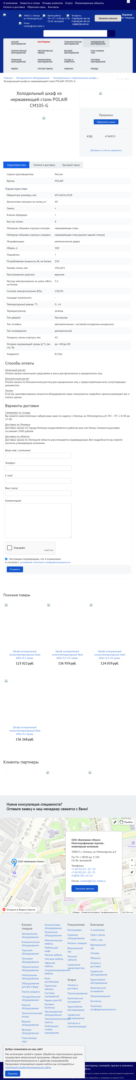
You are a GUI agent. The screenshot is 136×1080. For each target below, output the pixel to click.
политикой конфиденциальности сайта (28, 1067)
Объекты (95, 958)
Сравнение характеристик (76, 966)
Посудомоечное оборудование (31, 998)
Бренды (94, 68)
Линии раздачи (31, 991)
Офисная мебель (50, 964)
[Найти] (111, 33)
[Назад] (113, 78)
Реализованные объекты (89, 3)
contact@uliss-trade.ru (34, 26)
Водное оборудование (30, 1023)
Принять (13, 1073)
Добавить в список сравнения (106, 150)
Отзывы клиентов (52, 3)
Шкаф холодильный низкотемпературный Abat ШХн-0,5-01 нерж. (67, 655)
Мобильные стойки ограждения (52, 1029)
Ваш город (11, 488)
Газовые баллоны (50, 1006)
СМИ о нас (96, 939)
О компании (10, 3)
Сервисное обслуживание (76, 1016)
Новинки (68, 68)
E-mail (9, 475)
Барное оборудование (30, 1006)
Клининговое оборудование (45, 60)
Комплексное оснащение (75, 1000)
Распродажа (44, 42)
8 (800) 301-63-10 (80, 24)
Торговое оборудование (98, 60)
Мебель (14, 68)
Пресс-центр (97, 934)
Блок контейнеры (52, 980)
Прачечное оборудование (18, 60)
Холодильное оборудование (98, 43)
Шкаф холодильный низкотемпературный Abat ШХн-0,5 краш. (24, 655)
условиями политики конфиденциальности (45, 562)
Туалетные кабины (51, 987)
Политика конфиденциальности (103, 1007)
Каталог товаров (77, 943)
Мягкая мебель (53, 955)
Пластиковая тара (97, 51)
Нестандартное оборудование (53, 1013)
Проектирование (77, 993)
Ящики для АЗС (53, 1000)
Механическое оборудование (30, 968)
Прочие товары (45, 68)
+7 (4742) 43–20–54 (80, 18)
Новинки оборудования (76, 936)
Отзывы (94, 953)
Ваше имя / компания (17, 450)
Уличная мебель (54, 958)
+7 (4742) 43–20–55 (80, 21)
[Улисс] (10, 22)
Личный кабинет (72, 958)
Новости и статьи (30, 3)
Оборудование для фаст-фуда (30, 985)
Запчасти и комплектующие (77, 1024)
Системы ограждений (52, 994)
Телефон (10, 463)
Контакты (53, 7)
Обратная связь (36, 7)
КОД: (90, 136)
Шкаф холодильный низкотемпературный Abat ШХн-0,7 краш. (24, 731)
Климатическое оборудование (19, 51)
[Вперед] (131, 78)
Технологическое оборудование (73, 43)
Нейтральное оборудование (30, 976)
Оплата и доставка (14, 7)
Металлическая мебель (45, 51)
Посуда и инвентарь (69, 60)
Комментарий (13, 500)
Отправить (14, 569)
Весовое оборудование (71, 51)
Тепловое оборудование (30, 960)
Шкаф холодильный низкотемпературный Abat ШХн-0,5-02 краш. (109, 655)
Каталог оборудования (18, 43)
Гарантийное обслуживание (76, 1008)
